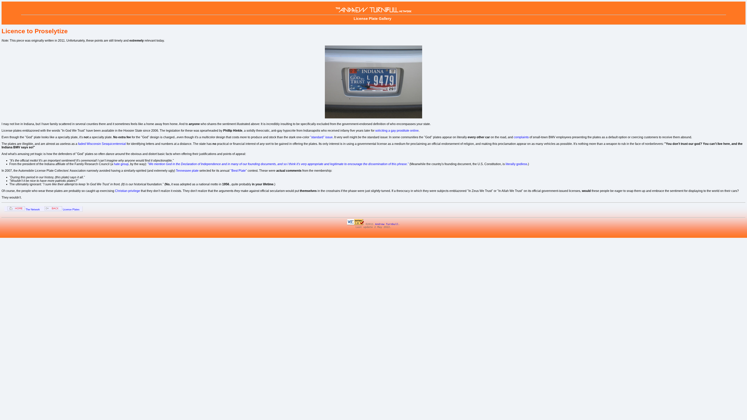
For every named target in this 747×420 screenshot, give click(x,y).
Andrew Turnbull (386, 224)
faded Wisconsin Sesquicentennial (102, 143)
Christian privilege (127, 190)
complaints (521, 137)
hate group (121, 164)
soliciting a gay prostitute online (397, 130)
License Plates (71, 209)
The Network (32, 209)
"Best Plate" (238, 170)
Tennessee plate (187, 170)
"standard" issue (321, 137)
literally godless (516, 164)
